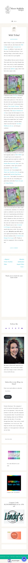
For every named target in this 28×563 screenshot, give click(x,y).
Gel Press (15, 95)
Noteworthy (6, 170)
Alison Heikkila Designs (14, 9)
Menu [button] (15, 21)
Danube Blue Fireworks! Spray (11, 163)
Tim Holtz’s (15, 167)
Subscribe (8, 396)
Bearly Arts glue (19, 180)
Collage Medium (9, 183)
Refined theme (15, 556)
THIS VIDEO (18, 154)
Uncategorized (14, 39)
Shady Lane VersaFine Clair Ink (11, 172)
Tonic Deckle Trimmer (13, 106)
